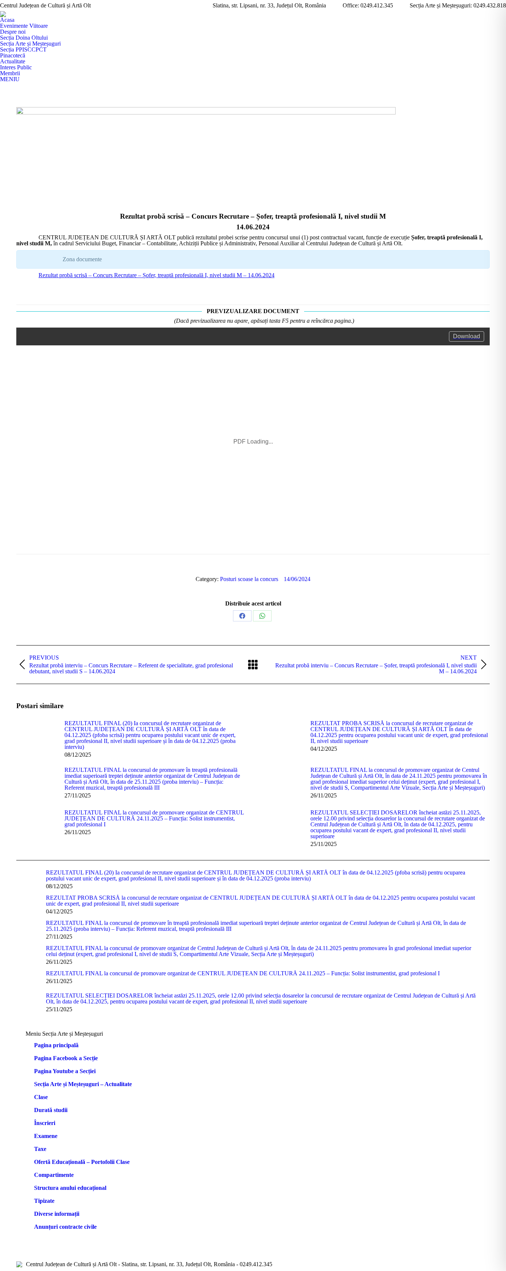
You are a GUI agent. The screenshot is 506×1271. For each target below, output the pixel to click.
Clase (41, 1097)
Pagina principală (56, 1045)
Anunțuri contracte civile (65, 1227)
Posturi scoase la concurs (249, 579)
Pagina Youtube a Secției (65, 1071)
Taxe (40, 1149)
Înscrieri (44, 1123)
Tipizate (44, 1201)
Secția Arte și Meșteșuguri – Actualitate (83, 1084)
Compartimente (54, 1175)
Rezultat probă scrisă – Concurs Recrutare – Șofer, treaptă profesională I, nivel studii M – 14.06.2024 (156, 275)
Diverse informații (56, 1214)
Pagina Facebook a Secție (66, 1058)
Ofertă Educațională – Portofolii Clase (82, 1162)
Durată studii (50, 1110)
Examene (45, 1136)
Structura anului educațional (70, 1188)
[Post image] (36, 737)
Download (466, 336)
